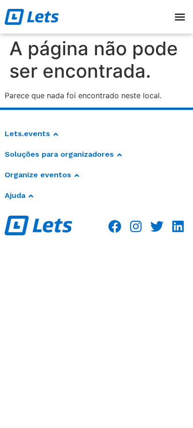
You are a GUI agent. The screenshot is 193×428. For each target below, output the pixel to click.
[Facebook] (115, 226)
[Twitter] (156, 226)
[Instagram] (136, 226)
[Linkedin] (177, 226)
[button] (179, 16)
